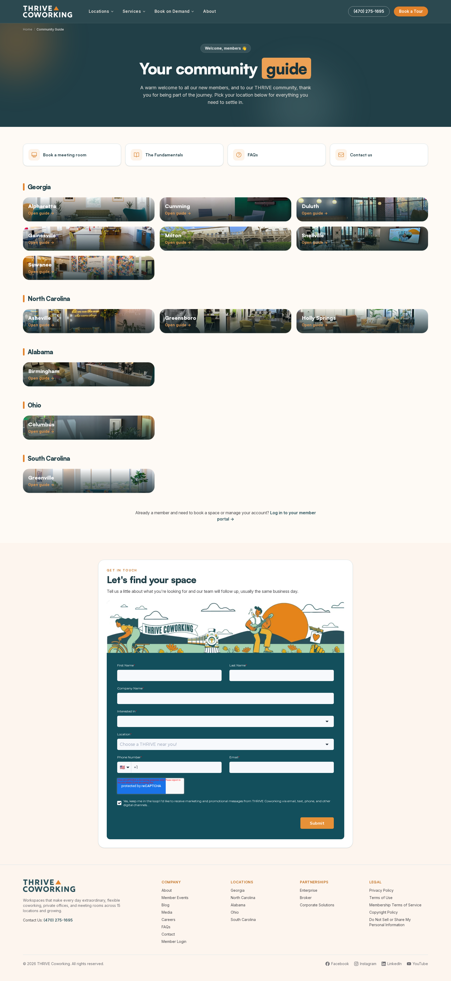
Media (167, 912)
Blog (165, 905)
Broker (306, 897)
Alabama (238, 905)
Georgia (238, 890)
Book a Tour (411, 11)
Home (27, 29)
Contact (168, 934)
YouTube (420, 963)
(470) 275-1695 (58, 920)
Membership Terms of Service (395, 905)
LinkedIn (394, 963)
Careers (168, 919)
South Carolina (243, 919)
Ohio (235, 912)
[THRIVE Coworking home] (48, 11)
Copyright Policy (383, 912)
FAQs (166, 927)
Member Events (175, 897)
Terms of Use (381, 897)
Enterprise (308, 890)
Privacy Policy (381, 890)
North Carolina (243, 897)
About (209, 11)
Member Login (174, 941)
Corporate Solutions (317, 905)
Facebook (340, 963)
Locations (99, 11)
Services (132, 11)
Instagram (368, 963)
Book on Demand (172, 11)
